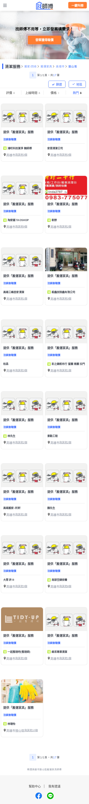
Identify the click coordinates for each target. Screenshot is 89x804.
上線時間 (31, 93)
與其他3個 (21, 154)
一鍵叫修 (78, 5)
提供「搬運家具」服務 (18, 132)
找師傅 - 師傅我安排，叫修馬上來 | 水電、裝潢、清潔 (44, 6)
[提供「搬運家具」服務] (22, 115)
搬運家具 (46, 66)
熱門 (76, 93)
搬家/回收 (30, 66)
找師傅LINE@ (50, 796)
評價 (9, 93)
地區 (79, 84)
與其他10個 (31, 730)
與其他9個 (21, 226)
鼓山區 (72, 66)
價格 (54, 93)
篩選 (59, 84)
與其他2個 (65, 226)
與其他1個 (21, 298)
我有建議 (54, 786)
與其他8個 (65, 586)
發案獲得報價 (44, 40)
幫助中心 (35, 786)
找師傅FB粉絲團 (38, 796)
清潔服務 (13, 66)
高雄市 (60, 66)
